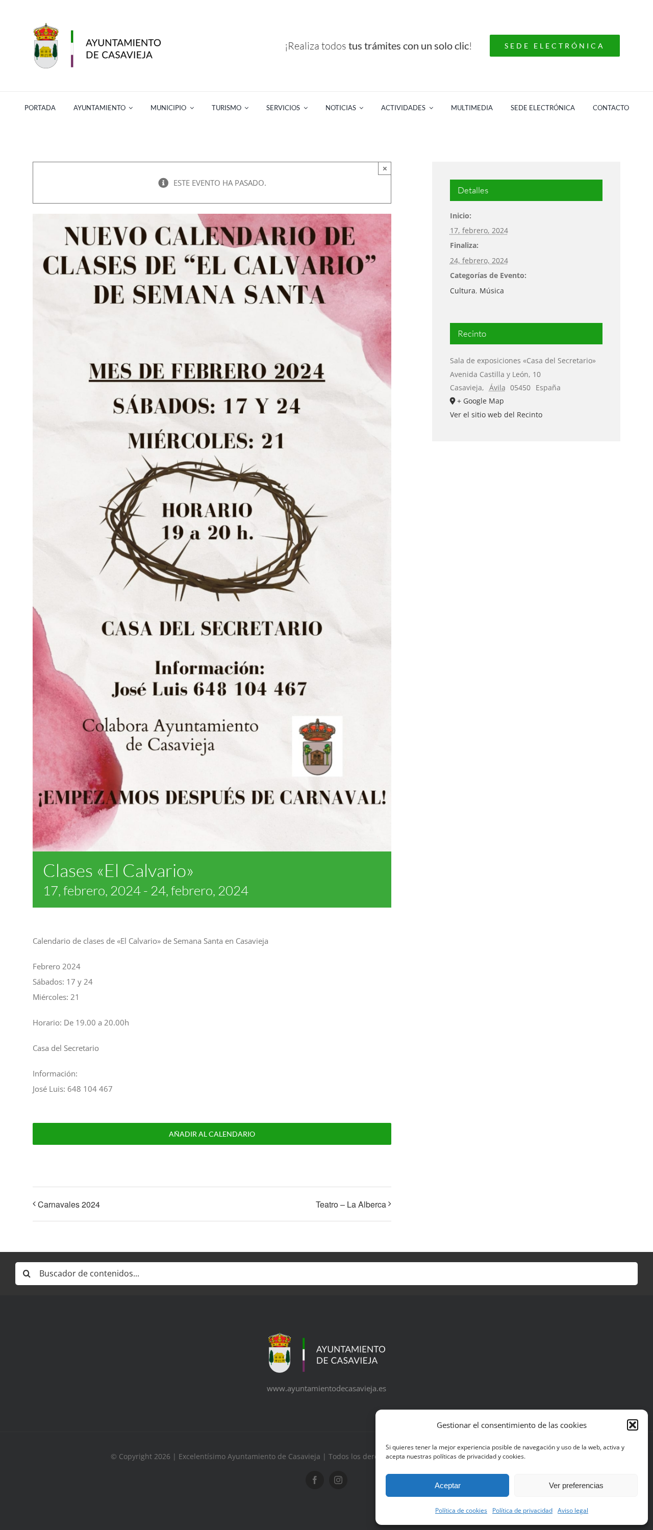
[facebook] (315, 1480)
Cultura (462, 290)
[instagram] (338, 1480)
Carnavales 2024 (69, 1204)
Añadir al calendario (212, 1134)
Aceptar (448, 1485)
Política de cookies (461, 1510)
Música (492, 290)
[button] (632, 1425)
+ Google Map (480, 401)
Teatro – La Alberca (351, 1204)
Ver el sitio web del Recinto (496, 414)
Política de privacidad (522, 1510)
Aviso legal (573, 1510)
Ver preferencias (576, 1485)
